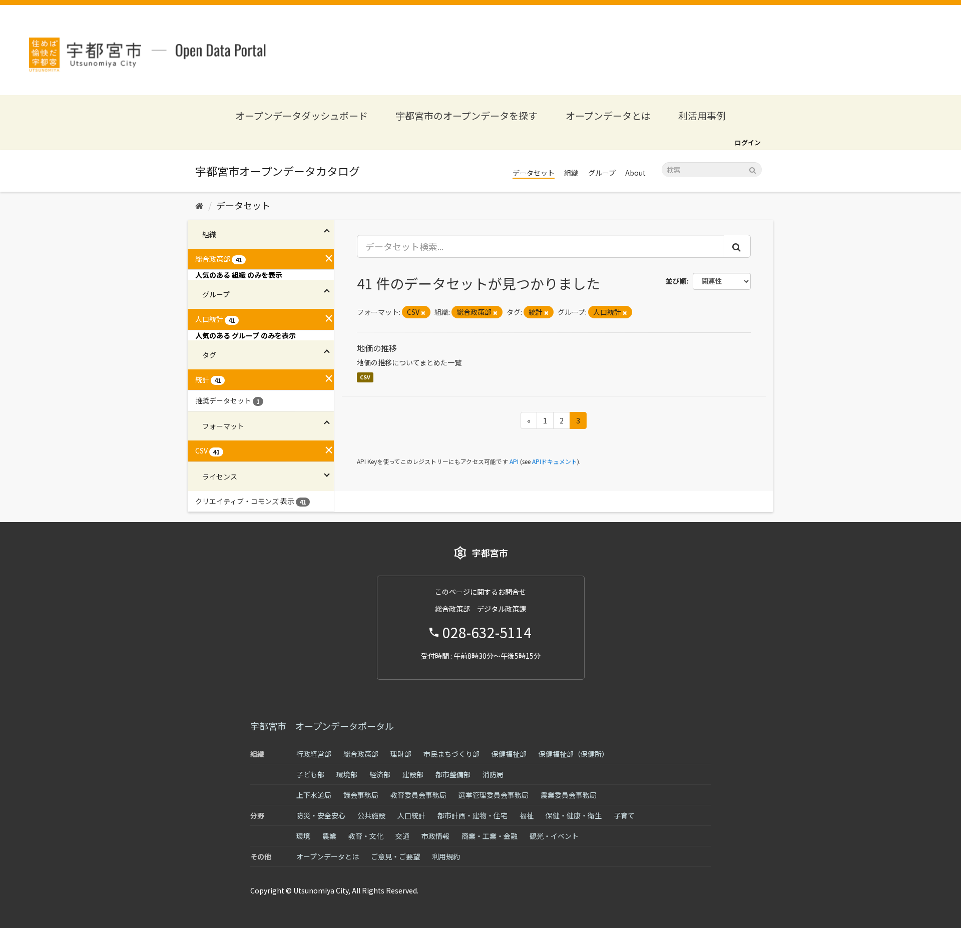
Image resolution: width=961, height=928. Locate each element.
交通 (402, 836)
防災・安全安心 (320, 815)
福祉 (527, 815)
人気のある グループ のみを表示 (245, 335)
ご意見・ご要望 (395, 856)
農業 (329, 836)
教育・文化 (365, 836)
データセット (534, 173)
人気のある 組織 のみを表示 (238, 275)
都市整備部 (452, 774)
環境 (303, 836)
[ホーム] (199, 205)
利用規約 (446, 856)
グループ (602, 173)
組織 (571, 173)
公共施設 (371, 815)
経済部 (379, 774)
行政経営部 (313, 754)
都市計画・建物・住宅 (472, 815)
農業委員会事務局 (569, 795)
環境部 (346, 774)
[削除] (423, 312)
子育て (624, 815)
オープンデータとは (608, 115)
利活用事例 (702, 115)
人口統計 (411, 815)
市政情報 (435, 836)
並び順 (676, 281)
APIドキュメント (554, 461)
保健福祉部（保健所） (574, 754)
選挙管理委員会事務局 (493, 795)
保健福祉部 (509, 754)
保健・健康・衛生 (574, 815)
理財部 (400, 754)
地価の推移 (377, 348)
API (514, 461)
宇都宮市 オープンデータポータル (322, 725)
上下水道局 (313, 795)
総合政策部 (360, 754)
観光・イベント (554, 836)
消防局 (493, 774)
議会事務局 (360, 795)
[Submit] (752, 169)
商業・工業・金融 (489, 836)
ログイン (748, 142)
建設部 (412, 774)
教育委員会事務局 (418, 795)
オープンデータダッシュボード (301, 115)
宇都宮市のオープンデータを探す (466, 115)
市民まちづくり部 (451, 754)
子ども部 (310, 774)
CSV (365, 377)
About (635, 173)
